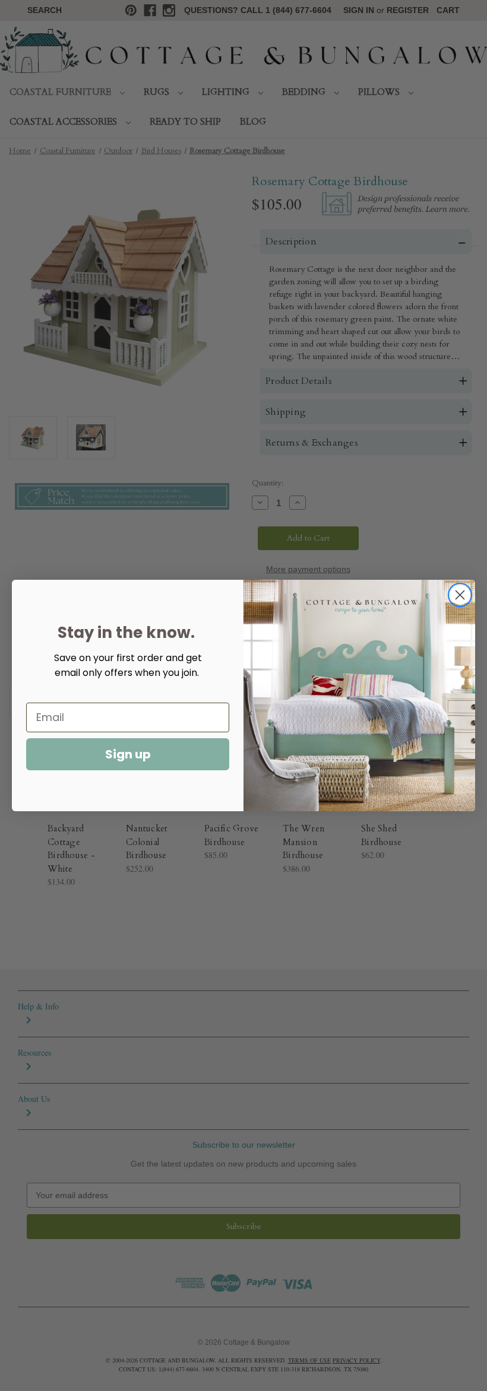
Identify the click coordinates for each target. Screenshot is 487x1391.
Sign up (128, 754)
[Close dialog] (460, 595)
